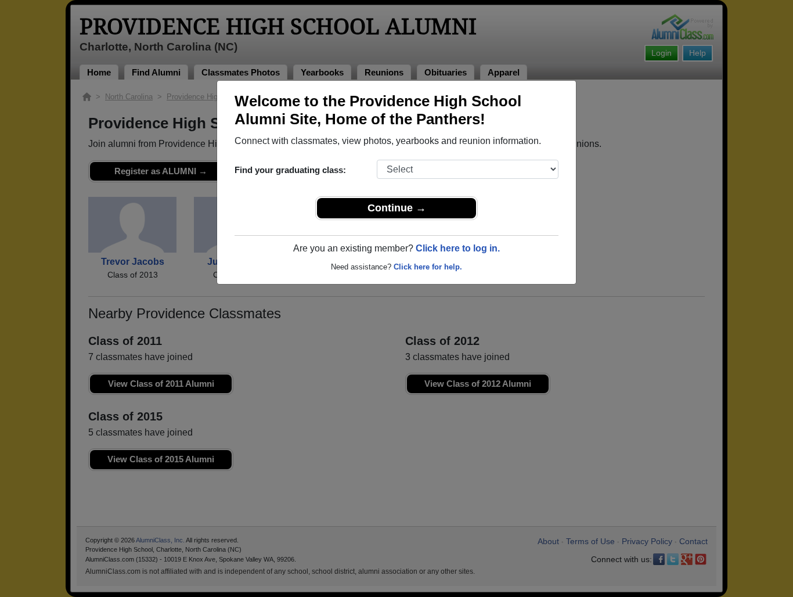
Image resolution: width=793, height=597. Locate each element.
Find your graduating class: (290, 170)
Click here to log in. (458, 248)
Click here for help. (428, 266)
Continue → (396, 208)
